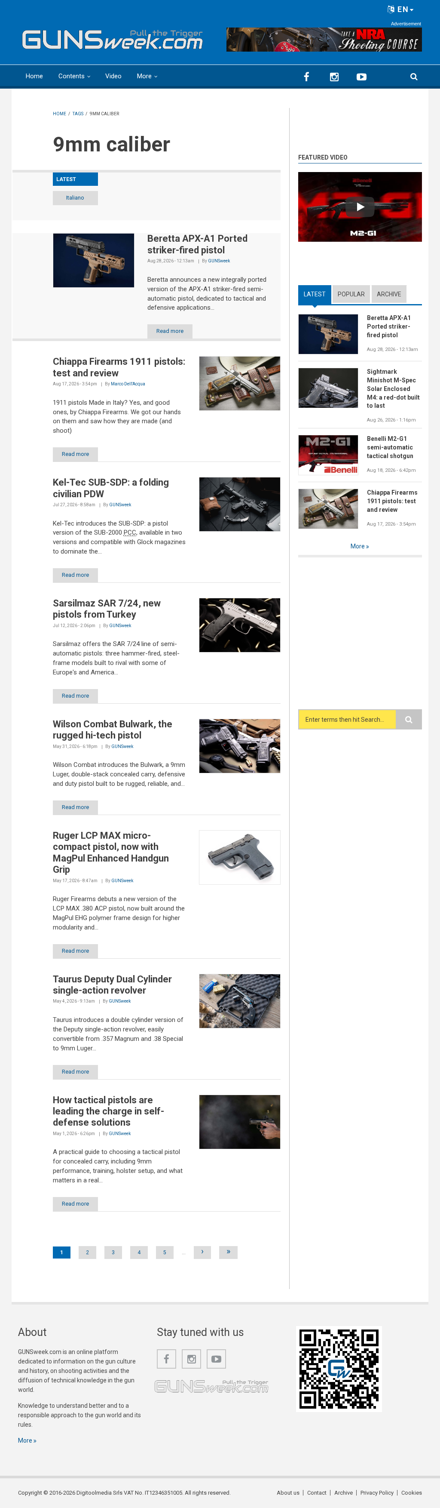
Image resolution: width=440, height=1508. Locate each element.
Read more (169, 331)
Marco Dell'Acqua (128, 384)
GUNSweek (219, 261)
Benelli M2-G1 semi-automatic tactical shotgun (390, 447)
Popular (351, 294)
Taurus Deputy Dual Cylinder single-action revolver (112, 985)
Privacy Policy (377, 1493)
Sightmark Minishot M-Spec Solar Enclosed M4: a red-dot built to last (393, 388)
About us (288, 1493)
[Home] (112, 37)
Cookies (411, 1493)
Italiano (75, 197)
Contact (317, 1493)
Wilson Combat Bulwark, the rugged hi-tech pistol (112, 730)
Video (113, 76)
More (144, 76)
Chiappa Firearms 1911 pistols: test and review (392, 501)
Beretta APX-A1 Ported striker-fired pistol (197, 244)
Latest (317, 294)
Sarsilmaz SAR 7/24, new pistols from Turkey (107, 609)
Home (34, 76)
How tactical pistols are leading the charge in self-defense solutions (108, 1111)
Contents (71, 76)
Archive (389, 294)
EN (402, 9)
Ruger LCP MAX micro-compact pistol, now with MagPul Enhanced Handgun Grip (111, 852)
